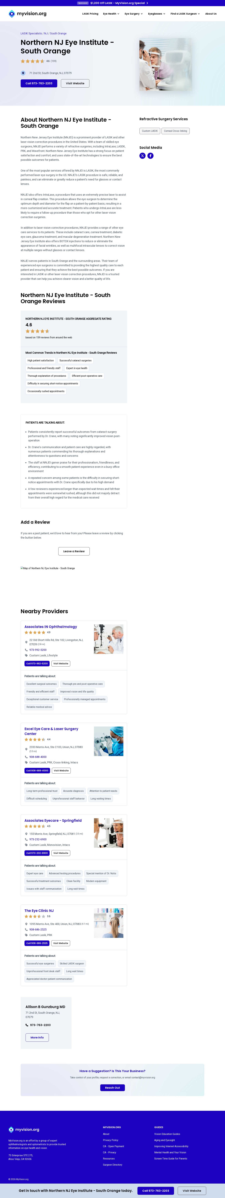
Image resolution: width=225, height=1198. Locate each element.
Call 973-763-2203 (155, 1191)
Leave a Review (74, 551)
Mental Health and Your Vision (170, 1152)
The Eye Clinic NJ (39, 910)
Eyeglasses (155, 14)
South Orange (58, 33)
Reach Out (112, 1088)
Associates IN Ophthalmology (50, 626)
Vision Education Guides (167, 1134)
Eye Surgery (132, 14)
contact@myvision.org (143, 1077)
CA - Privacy (109, 1152)
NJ (46, 33)
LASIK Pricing (90, 14)
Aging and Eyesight (164, 1140)
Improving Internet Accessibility (171, 1146)
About (106, 1134)
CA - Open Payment (113, 1146)
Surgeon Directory (112, 1164)
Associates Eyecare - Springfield (53, 820)
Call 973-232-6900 (37, 853)
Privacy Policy (110, 1140)
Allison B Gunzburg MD (45, 1007)
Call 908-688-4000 (37, 770)
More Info (40, 1037)
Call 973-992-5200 (37, 663)
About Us (211, 14)
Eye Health (109, 14)
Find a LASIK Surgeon (184, 14)
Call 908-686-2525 (37, 943)
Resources (109, 1158)
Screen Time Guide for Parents (170, 1158)
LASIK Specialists (31, 33)
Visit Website (192, 1191)
